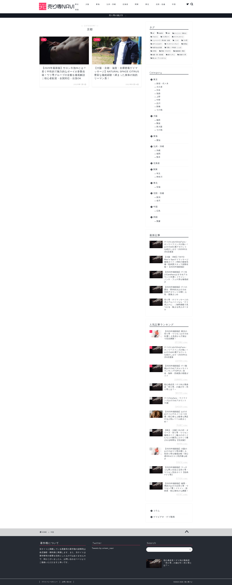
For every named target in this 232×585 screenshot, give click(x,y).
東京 (77, 4)
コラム (156, 510)
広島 (158, 211)
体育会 (185, 44)
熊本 (158, 157)
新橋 (158, 107)
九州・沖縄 (111, 4)
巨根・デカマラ (166, 51)
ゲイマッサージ (178, 37)
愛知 (158, 140)
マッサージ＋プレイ (172, 44)
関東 (137, 4)
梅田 (158, 120)
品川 (158, 103)
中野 (158, 100)
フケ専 (185, 40)
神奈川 (159, 177)
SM (169, 33)
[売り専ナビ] (56, 10)
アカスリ (155, 37)
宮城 (158, 187)
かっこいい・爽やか (180, 33)
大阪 (87, 4)
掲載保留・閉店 (180, 51)
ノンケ (177, 40)
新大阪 (159, 127)
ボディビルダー (157, 44)
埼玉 (158, 173)
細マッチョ (171, 54)
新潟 (158, 197)
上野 (158, 97)
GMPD (161, 33)
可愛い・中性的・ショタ (173, 47)
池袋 (158, 93)
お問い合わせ (67, 582)
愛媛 (158, 221)
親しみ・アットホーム (159, 58)
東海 (98, 4)
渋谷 (158, 90)
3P (153, 33)
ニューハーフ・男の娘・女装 (161, 40)
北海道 (125, 4)
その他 (159, 110)
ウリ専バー (165, 37)
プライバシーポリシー (50, 582)
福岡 (158, 154)
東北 (147, 4)
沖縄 (158, 150)
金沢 (158, 201)
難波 (158, 123)
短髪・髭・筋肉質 (157, 54)
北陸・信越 (160, 4)
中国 (174, 4)
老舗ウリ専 (182, 54)
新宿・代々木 (162, 84)
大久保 (159, 87)
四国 (77, 10)
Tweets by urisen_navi (103, 548)
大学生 (154, 51)
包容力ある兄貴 (157, 47)
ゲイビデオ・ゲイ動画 (164, 517)
